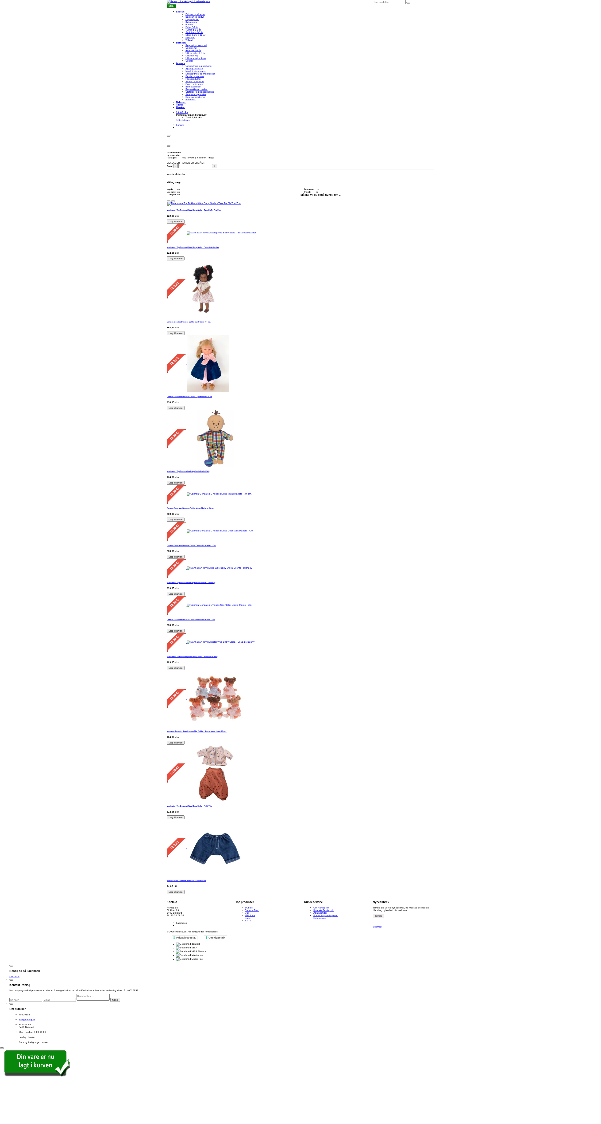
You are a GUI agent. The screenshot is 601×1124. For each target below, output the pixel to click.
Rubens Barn (252, 910)
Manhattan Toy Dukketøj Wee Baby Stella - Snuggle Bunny (192, 656)
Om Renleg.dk (321, 907)
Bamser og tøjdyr (194, 17)
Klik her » (14, 976)
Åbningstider (320, 913)
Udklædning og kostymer (198, 66)
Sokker (189, 60)
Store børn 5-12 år (195, 35)
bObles (189, 24)
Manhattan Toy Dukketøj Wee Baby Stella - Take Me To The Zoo (194, 210)
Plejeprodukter (193, 79)
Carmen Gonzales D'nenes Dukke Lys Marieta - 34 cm (189, 396)
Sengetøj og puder (195, 94)
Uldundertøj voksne (195, 58)
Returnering (319, 918)
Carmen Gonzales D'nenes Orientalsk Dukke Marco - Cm (191, 619)
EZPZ (248, 920)
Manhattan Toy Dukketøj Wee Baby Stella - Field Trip (189, 806)
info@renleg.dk (175, 918)
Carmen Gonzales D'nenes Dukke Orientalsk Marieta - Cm (191, 545)
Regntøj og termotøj (196, 45)
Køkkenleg (191, 22)
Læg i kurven (176, 221)
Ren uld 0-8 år (193, 50)
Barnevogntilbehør (195, 97)
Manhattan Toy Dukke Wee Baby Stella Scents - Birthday (191, 582)
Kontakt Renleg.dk (323, 910)
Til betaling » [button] (183, 120)
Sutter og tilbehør (194, 81)
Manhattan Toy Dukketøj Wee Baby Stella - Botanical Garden (193, 247)
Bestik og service (194, 76)
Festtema (190, 99)
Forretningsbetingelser (325, 915)
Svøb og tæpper (194, 84)
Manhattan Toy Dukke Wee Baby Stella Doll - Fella (188, 471)
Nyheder (190, 37)
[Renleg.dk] (188, 1)
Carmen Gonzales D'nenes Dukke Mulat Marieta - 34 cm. (191, 508)
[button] (182, 112)
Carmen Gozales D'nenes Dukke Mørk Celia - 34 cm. (189, 322)
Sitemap (377, 926)
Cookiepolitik (216, 937)
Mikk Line (250, 915)
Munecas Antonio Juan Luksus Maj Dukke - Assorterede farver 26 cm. (197, 731)
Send (115, 999)
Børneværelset (193, 86)
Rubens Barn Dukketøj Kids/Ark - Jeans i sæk (186, 880)
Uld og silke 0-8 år (195, 53)
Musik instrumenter (195, 71)
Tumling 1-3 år (193, 29)
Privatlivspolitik (186, 937)
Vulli (247, 913)
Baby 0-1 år (191, 27)
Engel (248, 918)
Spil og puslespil (194, 68)
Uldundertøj (191, 55)
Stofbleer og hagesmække (199, 91)
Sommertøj (191, 48)
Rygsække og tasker (196, 89)
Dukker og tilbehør (195, 14)
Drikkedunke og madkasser (200, 73)
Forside (180, 125)
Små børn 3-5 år (194, 32)
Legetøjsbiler (192, 19)
